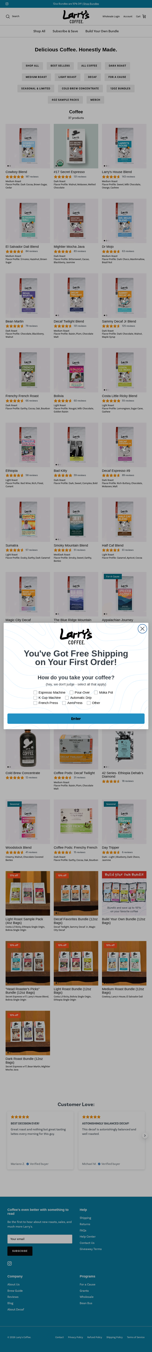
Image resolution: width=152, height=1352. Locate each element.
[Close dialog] (142, 628)
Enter (76, 718)
